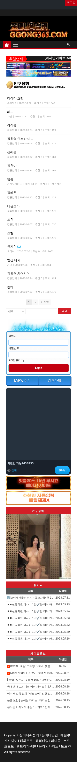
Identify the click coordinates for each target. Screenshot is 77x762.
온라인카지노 (48, 746)
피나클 (56, 740)
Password (14, 348)
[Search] (68, 44)
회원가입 (54, 380)
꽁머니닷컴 (49, 735)
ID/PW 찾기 (22, 380)
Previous (11, 545)
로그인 (71, 2)
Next (66, 545)
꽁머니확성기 (29, 735)
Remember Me (14, 360)
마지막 (45, 302)
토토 (64, 746)
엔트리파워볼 (26, 746)
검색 (64, 311)
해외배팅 (41, 740)
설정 (14, 470)
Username (12, 336)
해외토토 (26, 740)
